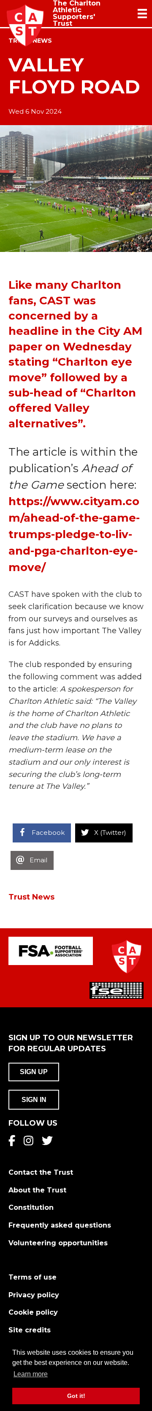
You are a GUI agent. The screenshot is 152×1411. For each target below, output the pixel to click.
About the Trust (37, 1190)
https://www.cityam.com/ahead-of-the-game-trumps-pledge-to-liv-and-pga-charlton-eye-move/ (74, 534)
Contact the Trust (40, 1172)
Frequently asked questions (59, 1225)
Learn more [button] (31, 1374)
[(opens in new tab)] (50, 950)
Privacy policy (33, 1295)
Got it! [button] (76, 1395)
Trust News (31, 897)
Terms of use (32, 1277)
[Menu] (142, 13)
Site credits (29, 1330)
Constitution (31, 1207)
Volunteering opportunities (58, 1243)
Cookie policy (33, 1312)
